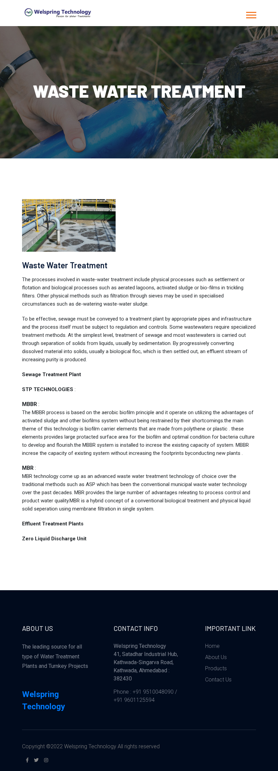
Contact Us (218, 679)
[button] (251, 13)
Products (216, 668)
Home (212, 646)
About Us (216, 657)
